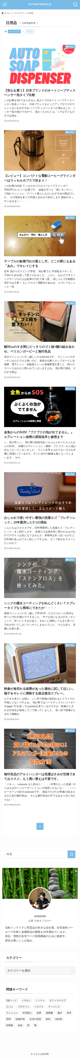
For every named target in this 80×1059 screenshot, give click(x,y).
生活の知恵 (35, 1019)
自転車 (58, 1019)
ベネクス (38, 1006)
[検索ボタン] (75, 4)
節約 (48, 1019)
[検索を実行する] (71, 854)
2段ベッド (11, 1000)
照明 (8, 1019)
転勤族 (9, 1025)
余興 (39, 1013)
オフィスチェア (58, 1000)
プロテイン (24, 1006)
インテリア (14, 31)
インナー (40, 1000)
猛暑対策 (20, 1019)
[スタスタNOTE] (40, 4)
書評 (59, 1013)
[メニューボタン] (4, 4)
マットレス (54, 1006)
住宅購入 (27, 1013)
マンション (12, 1013)
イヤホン (26, 1000)
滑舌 (69, 1013)
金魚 (20, 1025)
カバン (9, 1006)
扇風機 (49, 1013)
